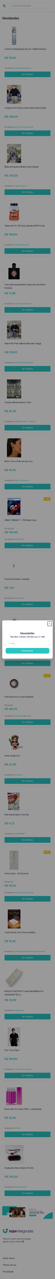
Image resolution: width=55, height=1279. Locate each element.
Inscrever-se (27, 650)
